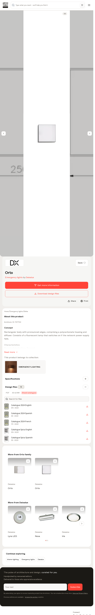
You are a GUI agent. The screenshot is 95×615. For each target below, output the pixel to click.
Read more (9, 352)
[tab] (7, 392)
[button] (45, 540)
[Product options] (28, 461)
